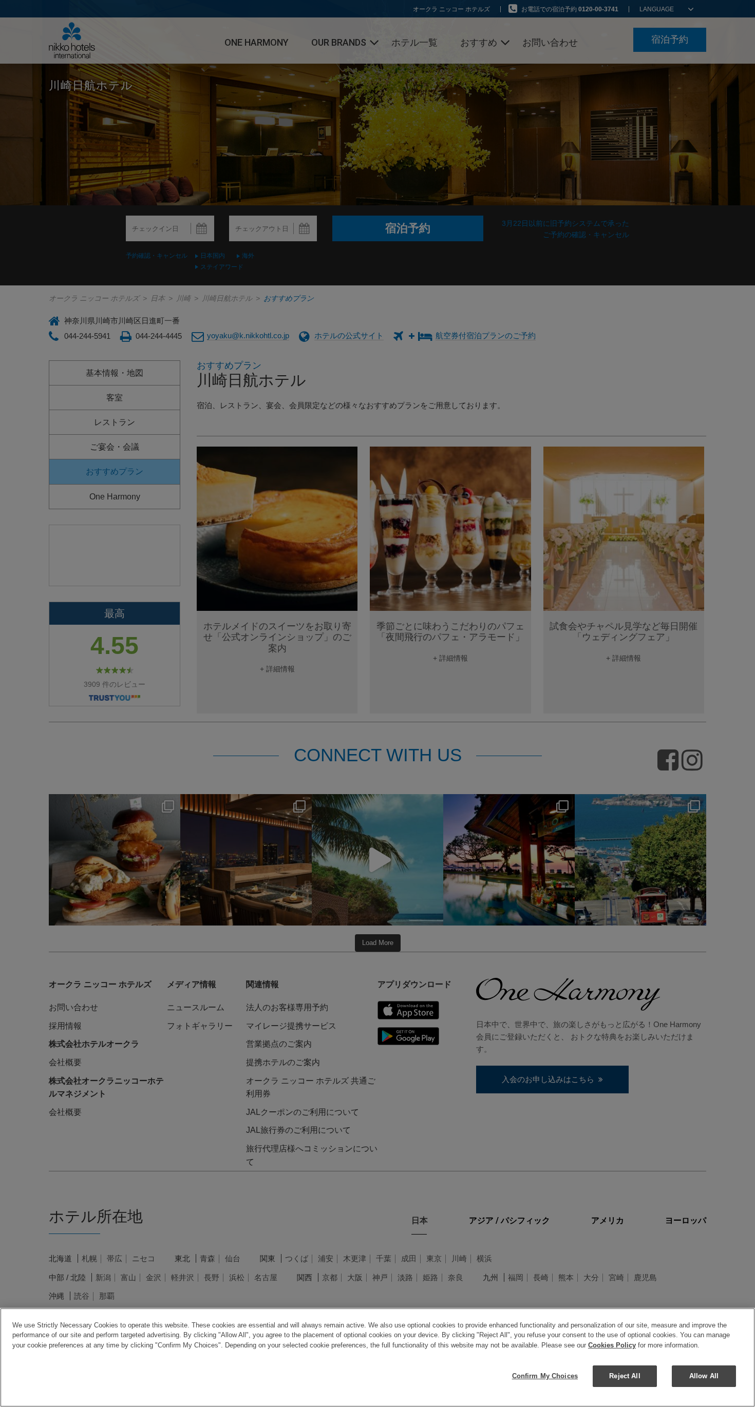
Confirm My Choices (545, 1375)
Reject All (624, 1375)
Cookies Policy (612, 1345)
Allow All (704, 1375)
